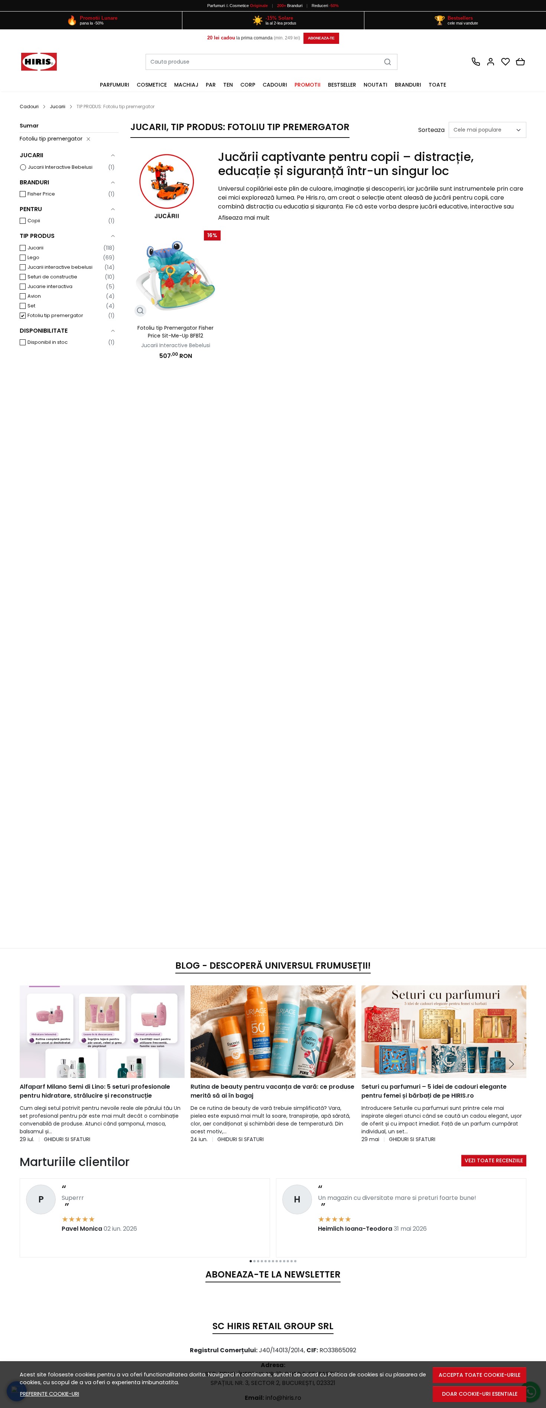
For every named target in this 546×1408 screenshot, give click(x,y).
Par (211, 84)
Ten (228, 84)
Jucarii (57, 106)
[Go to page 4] (262, 1261)
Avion (34, 296)
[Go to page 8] (277, 1261)
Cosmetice (239, 5)
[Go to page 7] (273, 1261)
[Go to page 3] (258, 1261)
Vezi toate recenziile (494, 1160)
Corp (247, 84)
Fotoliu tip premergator (51, 138)
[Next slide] (511, 1064)
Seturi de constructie (52, 276)
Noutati (375, 84)
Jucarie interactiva (49, 286)
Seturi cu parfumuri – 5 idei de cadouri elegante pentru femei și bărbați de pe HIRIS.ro (434, 1090)
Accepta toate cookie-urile (479, 1375)
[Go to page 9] (280, 1261)
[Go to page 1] (251, 1261)
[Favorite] (505, 61)
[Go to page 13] (295, 1261)
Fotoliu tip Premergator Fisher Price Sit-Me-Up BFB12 (175, 331)
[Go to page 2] (254, 1261)
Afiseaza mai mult (244, 217)
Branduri (290, 5)
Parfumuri (216, 5)
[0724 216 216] (475, 61)
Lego (33, 257)
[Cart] (520, 61)
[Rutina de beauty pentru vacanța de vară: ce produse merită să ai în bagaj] (273, 1031)
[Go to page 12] (291, 1261)
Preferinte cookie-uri (49, 1394)
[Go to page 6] (269, 1261)
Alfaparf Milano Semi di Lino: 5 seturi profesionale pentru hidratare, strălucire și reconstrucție (95, 1090)
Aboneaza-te (321, 38)
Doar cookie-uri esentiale (479, 1394)
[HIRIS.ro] (46, 61)
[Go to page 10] (284, 1261)
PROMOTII (308, 84)
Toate (437, 84)
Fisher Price (41, 193)
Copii (33, 220)
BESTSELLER (342, 84)
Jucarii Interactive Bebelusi (60, 167)
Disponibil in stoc (47, 342)
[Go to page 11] (288, 1261)
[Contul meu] (490, 61)
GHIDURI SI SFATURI (67, 1139)
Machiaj (186, 84)
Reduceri (325, 5)
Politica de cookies (353, 1374)
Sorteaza (431, 130)
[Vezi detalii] (140, 311)
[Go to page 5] (265, 1261)
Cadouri (275, 84)
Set (31, 305)
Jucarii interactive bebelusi (59, 267)
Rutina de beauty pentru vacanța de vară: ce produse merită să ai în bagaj (272, 1090)
